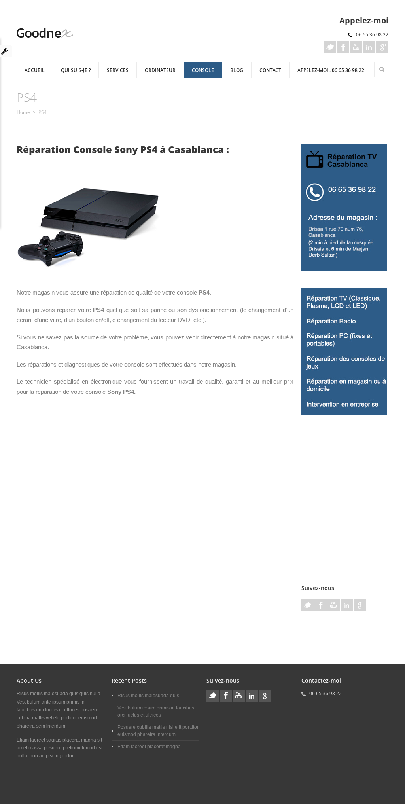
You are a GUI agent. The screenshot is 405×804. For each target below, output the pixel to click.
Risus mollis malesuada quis (148, 695)
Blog (236, 70)
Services (118, 70)
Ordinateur (160, 70)
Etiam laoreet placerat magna (149, 746)
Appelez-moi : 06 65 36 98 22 (330, 70)
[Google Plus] (382, 47)
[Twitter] (330, 47)
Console (203, 70)
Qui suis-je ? (76, 70)
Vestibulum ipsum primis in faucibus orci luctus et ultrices (155, 711)
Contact (270, 70)
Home (23, 112)
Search (381, 69)
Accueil (35, 70)
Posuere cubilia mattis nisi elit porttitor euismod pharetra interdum (158, 731)
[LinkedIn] (369, 47)
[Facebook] (343, 47)
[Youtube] (356, 47)
